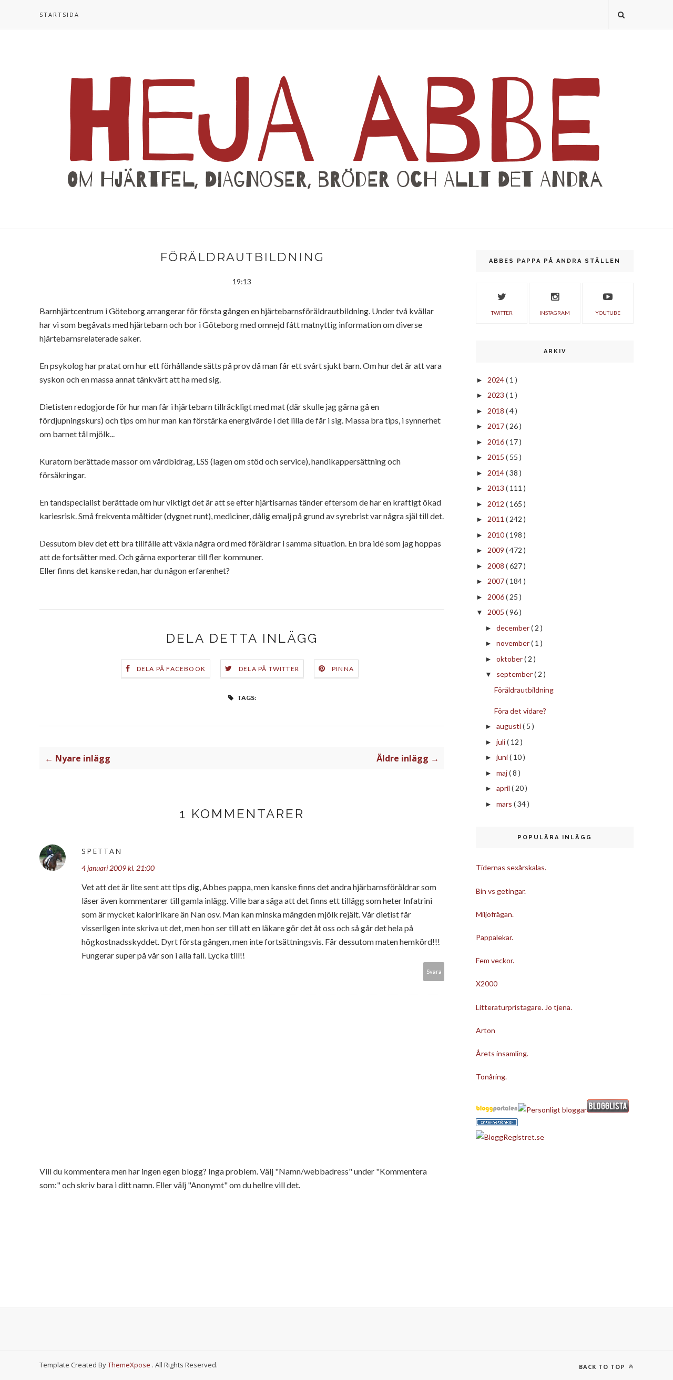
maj (502, 772)
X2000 (486, 983)
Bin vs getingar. (501, 891)
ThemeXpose (129, 1364)
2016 (496, 441)
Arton (485, 1030)
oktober (510, 658)
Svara (434, 971)
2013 (496, 487)
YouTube (607, 313)
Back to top (603, 1367)
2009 (496, 549)
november (513, 642)
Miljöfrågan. (495, 914)
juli (501, 741)
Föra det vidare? (520, 710)
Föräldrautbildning (524, 689)
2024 (496, 379)
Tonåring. (491, 1076)
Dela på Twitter (269, 669)
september (515, 674)
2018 (496, 410)
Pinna (343, 669)
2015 (496, 456)
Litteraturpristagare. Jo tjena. (524, 1007)
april (504, 788)
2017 (496, 425)
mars (505, 803)
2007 (496, 580)
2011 (496, 518)
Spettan (101, 851)
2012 (496, 503)
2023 (496, 394)
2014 (496, 472)
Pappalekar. (494, 937)
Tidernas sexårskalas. (511, 867)
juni (502, 757)
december (513, 627)
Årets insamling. (502, 1053)
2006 (496, 596)
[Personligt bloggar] (552, 1109)
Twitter (502, 313)
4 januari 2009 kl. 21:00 (118, 867)
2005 (496, 611)
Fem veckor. (495, 960)
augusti (509, 726)
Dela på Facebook (171, 669)
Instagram (554, 313)
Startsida (59, 14)
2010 (496, 534)
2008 (496, 565)
